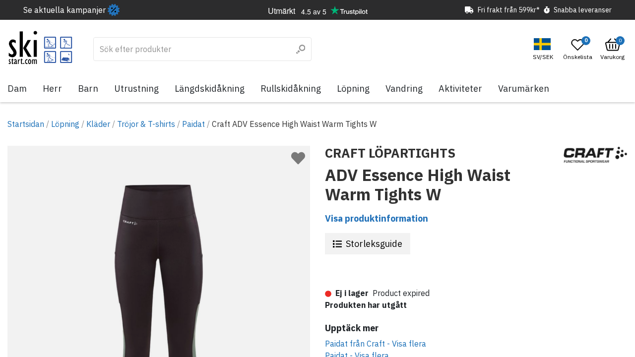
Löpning (353, 88)
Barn (88, 88)
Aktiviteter (460, 88)
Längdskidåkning (210, 88)
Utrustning (136, 88)
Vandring (404, 88)
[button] (544, 49)
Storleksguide (374, 243)
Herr (52, 88)
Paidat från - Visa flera (375, 344)
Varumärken (523, 88)
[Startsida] (40, 47)
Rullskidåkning (290, 88)
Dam (17, 88)
